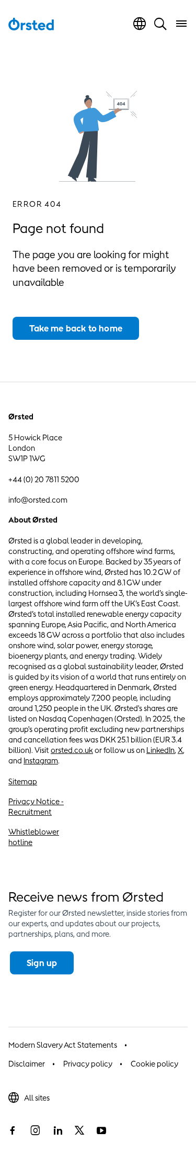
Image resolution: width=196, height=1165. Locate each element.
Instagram (41, 760)
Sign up (42, 963)
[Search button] (160, 23)
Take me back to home (75, 328)
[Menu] (181, 23)
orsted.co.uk (72, 750)
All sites (37, 1097)
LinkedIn (160, 750)
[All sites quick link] (139, 23)
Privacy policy (87, 1063)
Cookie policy (154, 1063)
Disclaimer (26, 1063)
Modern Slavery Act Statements (62, 1044)
